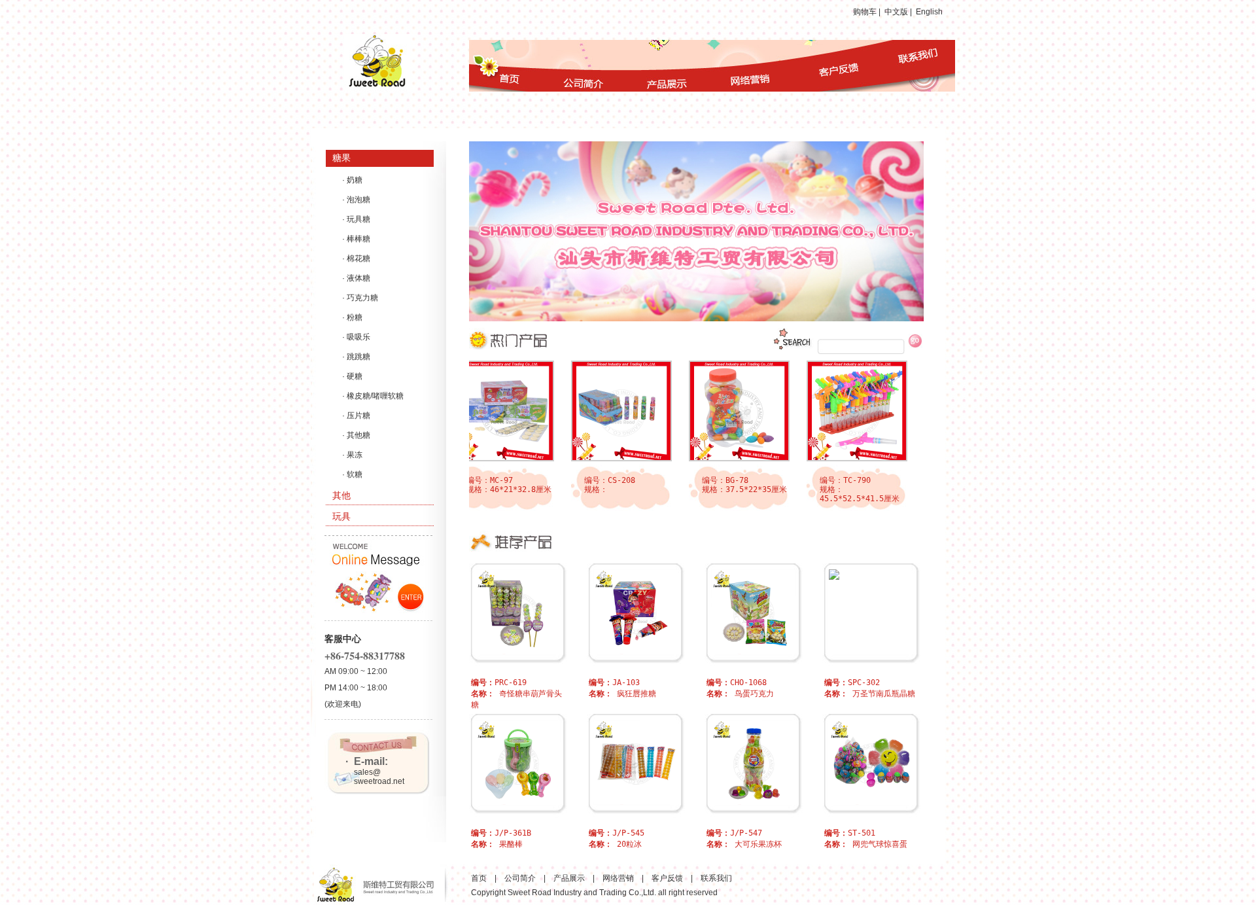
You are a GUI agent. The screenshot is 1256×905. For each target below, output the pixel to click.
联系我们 (716, 878)
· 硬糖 (352, 376)
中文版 (896, 11)
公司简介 (520, 878)
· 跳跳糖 (356, 356)
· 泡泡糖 (356, 199)
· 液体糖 (356, 278)
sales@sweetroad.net (379, 777)
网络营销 (618, 878)
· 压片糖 (356, 415)
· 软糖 (352, 474)
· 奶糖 (352, 180)
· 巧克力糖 (360, 297)
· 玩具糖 (356, 219)
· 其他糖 (356, 435)
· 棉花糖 (356, 258)
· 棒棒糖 (356, 238)
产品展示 (569, 878)
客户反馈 (667, 878)
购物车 (865, 11)
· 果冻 (352, 454)
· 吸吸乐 (356, 337)
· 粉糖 (352, 317)
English (929, 11)
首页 (479, 878)
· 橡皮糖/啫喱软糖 (373, 395)
